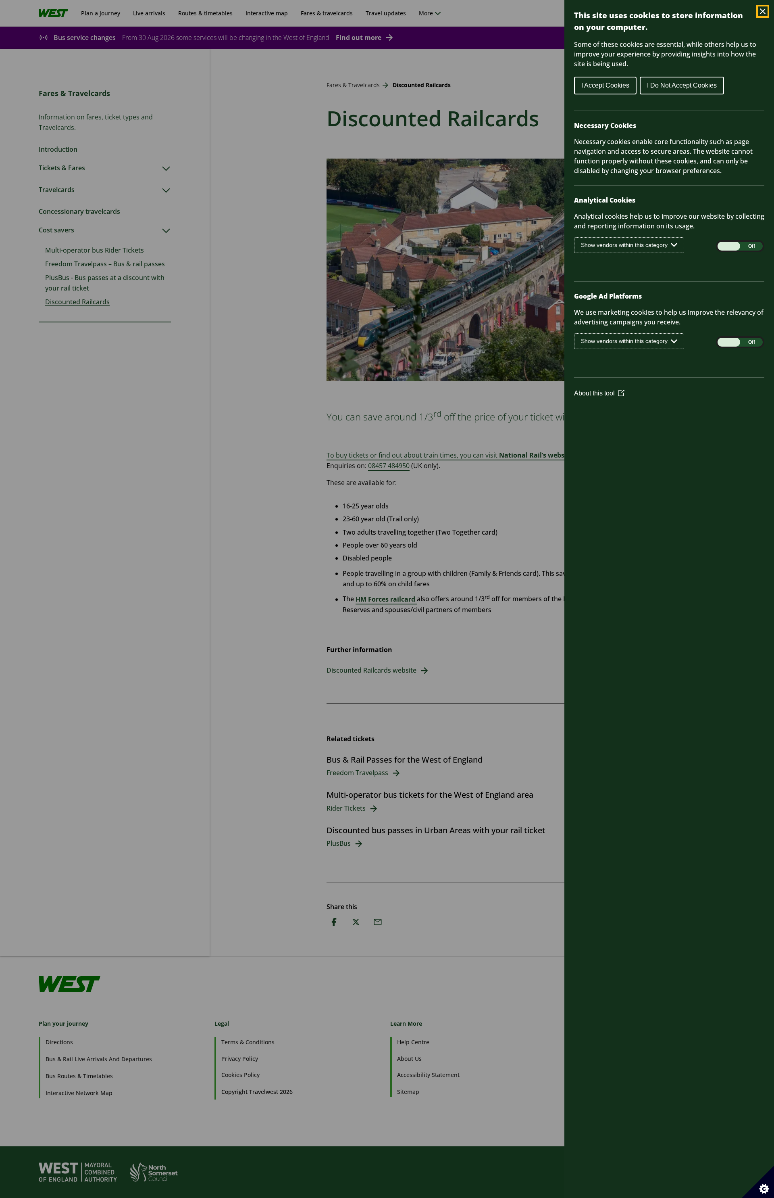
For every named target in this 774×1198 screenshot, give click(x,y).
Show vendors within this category (624, 245)
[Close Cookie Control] (763, 11)
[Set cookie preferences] (758, 1182)
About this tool (599, 393)
